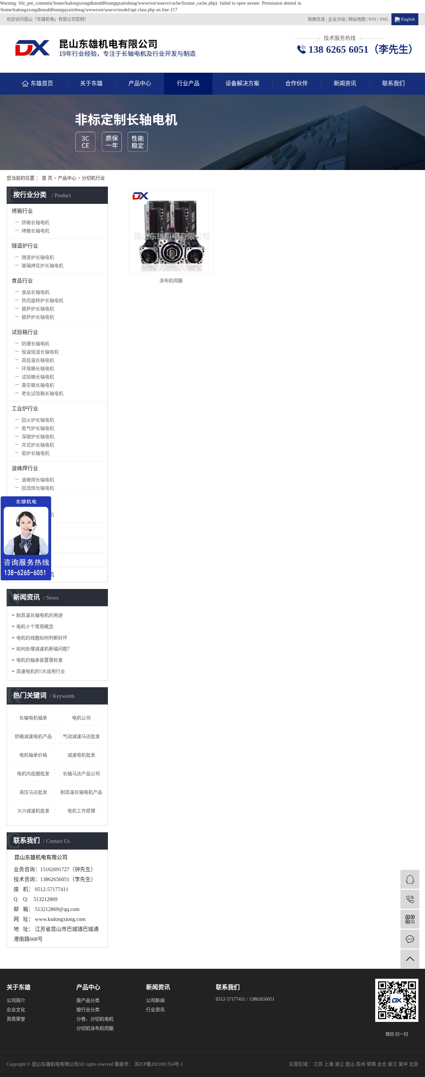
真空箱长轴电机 (38, 385)
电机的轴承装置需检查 (39, 660)
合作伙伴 (296, 83)
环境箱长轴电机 (38, 368)
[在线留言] (409, 939)
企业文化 (16, 1009)
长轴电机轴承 (33, 717)
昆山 (350, 1064)
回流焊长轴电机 (38, 488)
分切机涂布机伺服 (95, 1028)
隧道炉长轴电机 (38, 257)
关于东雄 (91, 83)
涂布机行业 (25, 559)
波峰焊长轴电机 (38, 479)
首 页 (47, 178)
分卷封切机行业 (30, 530)
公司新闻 (155, 1000)
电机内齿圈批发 (33, 773)
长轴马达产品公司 (81, 773)
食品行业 (22, 281)
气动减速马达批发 (81, 736)
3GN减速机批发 (33, 810)
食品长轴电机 (35, 292)
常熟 (372, 1064)
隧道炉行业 (25, 246)
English (407, 19)
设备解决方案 (242, 83)
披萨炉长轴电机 (38, 308)
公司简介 (16, 1000)
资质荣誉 (16, 1019)
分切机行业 (93, 178)
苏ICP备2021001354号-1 (158, 1064)
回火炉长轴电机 (38, 420)
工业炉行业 (25, 408)
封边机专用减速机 (33, 574)
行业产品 (188, 83)
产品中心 (139, 83)
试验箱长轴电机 (38, 376)
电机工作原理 (81, 810)
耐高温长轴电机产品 (81, 792)
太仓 (382, 1064)
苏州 (361, 1064)
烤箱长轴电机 (35, 230)
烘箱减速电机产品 (33, 736)
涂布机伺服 (171, 280)
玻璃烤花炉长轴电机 (42, 265)
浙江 (340, 1064)
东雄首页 (42, 83)
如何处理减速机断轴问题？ (44, 648)
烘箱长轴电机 (35, 222)
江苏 (318, 1064)
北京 (413, 1064)
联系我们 (393, 83)
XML (384, 19)
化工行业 (22, 503)
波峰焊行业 (25, 468)
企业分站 (336, 19)
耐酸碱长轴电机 (38, 514)
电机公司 (81, 717)
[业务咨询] (409, 879)
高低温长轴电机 (38, 360)
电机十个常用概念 (34, 626)
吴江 (393, 1064)
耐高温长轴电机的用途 (39, 615)
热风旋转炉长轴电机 (42, 300)
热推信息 (316, 19)
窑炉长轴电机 (35, 453)
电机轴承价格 (33, 755)
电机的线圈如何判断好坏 (41, 637)
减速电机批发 (81, 755)
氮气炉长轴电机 (38, 428)
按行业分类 (88, 1009)
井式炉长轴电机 (38, 445)
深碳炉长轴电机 (38, 436)
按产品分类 (88, 1000)
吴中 (403, 1064)
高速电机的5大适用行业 (40, 671)
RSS (372, 19)
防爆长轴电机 (35, 343)
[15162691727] (409, 899)
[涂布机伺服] (170, 232)
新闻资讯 (345, 83)
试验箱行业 (25, 332)
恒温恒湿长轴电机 (40, 352)
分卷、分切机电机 (95, 1019)
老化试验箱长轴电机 (42, 393)
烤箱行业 (22, 211)
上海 (329, 1064)
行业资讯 (155, 1009)
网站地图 (357, 19)
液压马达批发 (33, 792)
